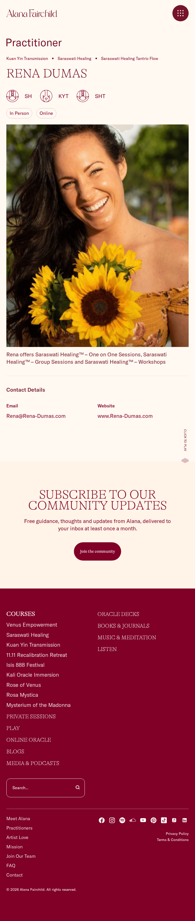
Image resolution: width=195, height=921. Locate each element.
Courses (20, 614)
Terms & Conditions (173, 839)
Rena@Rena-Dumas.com (36, 415)
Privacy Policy (177, 833)
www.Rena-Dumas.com (125, 415)
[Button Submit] (78, 788)
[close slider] (180, 13)
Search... (20, 787)
